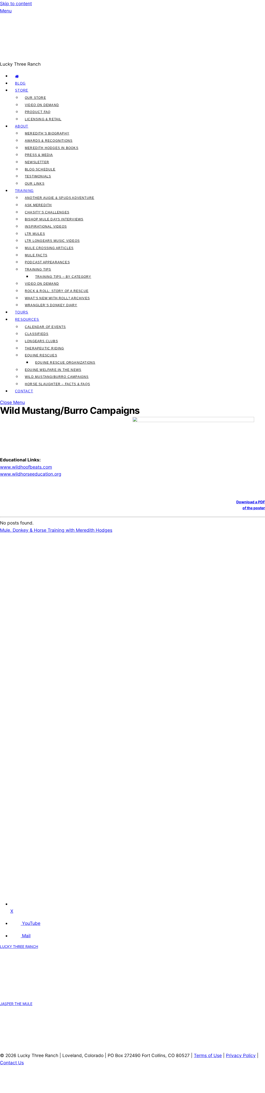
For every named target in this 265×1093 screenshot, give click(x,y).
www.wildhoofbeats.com (26, 467)
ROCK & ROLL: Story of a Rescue (57, 291)
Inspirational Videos (46, 226)
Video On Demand (42, 105)
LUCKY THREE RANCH (19, 946)
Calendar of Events (45, 327)
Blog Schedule (40, 169)
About (21, 126)
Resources (27, 319)
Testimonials (38, 176)
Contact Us (12, 1062)
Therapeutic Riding (44, 348)
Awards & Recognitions (48, 141)
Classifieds (36, 334)
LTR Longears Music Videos (52, 241)
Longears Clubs (41, 341)
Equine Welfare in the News (53, 370)
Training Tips (38, 269)
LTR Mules (35, 234)
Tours (21, 312)
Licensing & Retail (43, 119)
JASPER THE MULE (16, 1003)
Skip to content (16, 3)
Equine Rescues (41, 355)
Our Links (35, 183)
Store (21, 90)
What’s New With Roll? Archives (57, 298)
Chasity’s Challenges (47, 212)
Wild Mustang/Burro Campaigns (57, 377)
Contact (24, 391)
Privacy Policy (241, 1055)
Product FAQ (37, 112)
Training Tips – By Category (63, 277)
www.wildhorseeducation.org (30, 474)
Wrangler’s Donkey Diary (51, 305)
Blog (20, 83)
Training (24, 191)
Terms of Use (208, 1055)
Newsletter (37, 162)
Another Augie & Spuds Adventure (59, 198)
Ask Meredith (38, 205)
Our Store (35, 98)
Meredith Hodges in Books (51, 148)
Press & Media (39, 155)
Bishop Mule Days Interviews (54, 219)
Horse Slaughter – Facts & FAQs (57, 384)
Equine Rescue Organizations (65, 362)
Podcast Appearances (47, 262)
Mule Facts (36, 255)
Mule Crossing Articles (49, 248)
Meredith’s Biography (47, 133)
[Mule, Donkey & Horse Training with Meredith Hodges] (124, 56)
